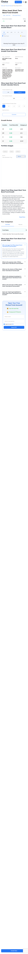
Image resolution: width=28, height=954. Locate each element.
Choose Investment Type (7, 89)
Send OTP (14, 327)
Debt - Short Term (6, 15)
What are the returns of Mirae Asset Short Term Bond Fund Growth (12, 269)
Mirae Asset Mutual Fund (17, 15)
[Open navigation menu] (26, 2)
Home (2, 5)
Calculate (14, 114)
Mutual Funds (8, 5)
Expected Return (5, 110)
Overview (7, 224)
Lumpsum (20, 92)
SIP (8, 92)
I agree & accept (9, 324)
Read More (22, 217)
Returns (20, 224)
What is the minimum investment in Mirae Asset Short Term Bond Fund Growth (11, 278)
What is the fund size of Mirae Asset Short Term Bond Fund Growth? (12, 285)
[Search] (23, 2)
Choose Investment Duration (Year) (9, 103)
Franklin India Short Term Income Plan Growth (13, 234)
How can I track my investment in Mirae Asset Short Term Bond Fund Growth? (11, 293)
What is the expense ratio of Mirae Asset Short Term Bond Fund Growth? (12, 262)
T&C (13, 324)
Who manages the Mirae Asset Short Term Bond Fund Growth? (12, 245)
